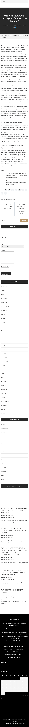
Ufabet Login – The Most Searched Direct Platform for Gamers (14, 530)
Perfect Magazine (12, 723)
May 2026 (3, 290)
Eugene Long (10, 517)
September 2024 (5, 326)
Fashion (2, 440)
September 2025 (5, 306)
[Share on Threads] (2, 193)
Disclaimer (9, 651)
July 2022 (3, 365)
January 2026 (4, 302)
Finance (2, 444)
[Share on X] (9, 190)
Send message (5, 274)
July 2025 (3, 314)
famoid (2, 197)
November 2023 (4, 342)
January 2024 (4, 338)
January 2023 (4, 357)
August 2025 (4, 310)
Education (3, 436)
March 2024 (3, 334)
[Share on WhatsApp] (16, 190)
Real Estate (3, 467)
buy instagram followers (16, 196)
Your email (3, 237)
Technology (3, 471)
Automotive (3, 424)
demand (24, 196)
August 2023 (4, 346)
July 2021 (3, 409)
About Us (13, 646)
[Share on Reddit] (22, 190)
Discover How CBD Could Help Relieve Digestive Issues (8, 207)
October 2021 (4, 397)
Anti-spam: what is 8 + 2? (7, 266)
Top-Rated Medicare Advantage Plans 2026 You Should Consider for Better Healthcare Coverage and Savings (16, 175)
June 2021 (3, 413)
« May (2, 698)
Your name (3, 230)
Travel (2, 479)
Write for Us (20, 646)
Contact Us (7, 646)
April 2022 (3, 377)
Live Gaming (4, 459)
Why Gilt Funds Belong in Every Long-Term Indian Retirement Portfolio (14, 510)
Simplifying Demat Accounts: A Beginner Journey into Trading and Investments (21, 209)
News (2, 463)
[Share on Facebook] (6, 190)
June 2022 (3, 369)
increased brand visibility (10, 197)
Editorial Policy (17, 651)
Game (2, 448)
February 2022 (4, 381)
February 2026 (4, 298)
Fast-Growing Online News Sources (14, 640)
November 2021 (4, 393)
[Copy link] (5, 193)
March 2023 (3, 353)
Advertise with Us (8, 649)
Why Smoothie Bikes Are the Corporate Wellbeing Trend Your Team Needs (13, 572)
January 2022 (4, 385)
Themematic (21, 723)
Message (3, 250)
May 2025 (3, 322)
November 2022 (4, 361)
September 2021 (5, 401)
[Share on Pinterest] (19, 190)
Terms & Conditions (18, 649)
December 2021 (4, 389)
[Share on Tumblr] (26, 190)
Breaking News (4, 428)
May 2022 (3, 373)
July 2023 (3, 350)
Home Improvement (6, 455)
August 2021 (4, 405)
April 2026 (3, 294)
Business (8, 196)
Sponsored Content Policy (14, 657)
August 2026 (4, 286)
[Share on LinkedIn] (12, 190)
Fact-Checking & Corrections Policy (13, 654)
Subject (2, 244)
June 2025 (3, 318)
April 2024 (3, 330)
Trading (2, 475)
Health (2, 452)
